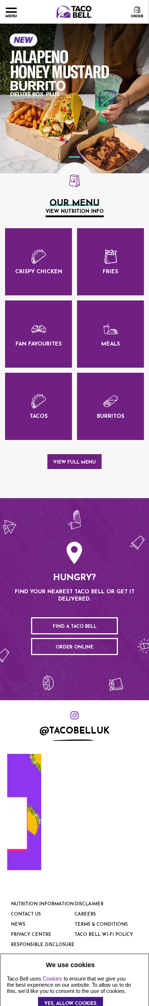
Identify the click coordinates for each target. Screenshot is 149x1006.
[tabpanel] (74, 98)
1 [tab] (74, 157)
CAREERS (85, 914)
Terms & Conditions (101, 924)
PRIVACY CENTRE (31, 935)
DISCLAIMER (88, 904)
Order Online (74, 647)
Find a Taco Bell (75, 626)
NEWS (18, 924)
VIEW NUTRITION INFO (75, 211)
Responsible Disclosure (42, 945)
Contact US (26, 914)
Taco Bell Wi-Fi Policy (103, 935)
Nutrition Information (42, 904)
